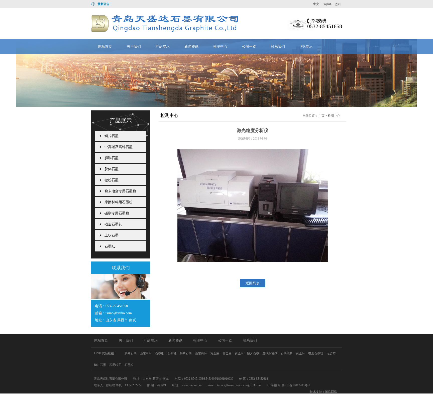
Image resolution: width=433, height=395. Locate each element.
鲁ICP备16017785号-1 (296, 385)
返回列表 (253, 283)
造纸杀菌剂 (270, 353)
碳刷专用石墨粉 (116, 213)
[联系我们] (120, 297)
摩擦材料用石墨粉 (118, 202)
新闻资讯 (191, 46)
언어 (338, 4)
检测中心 (220, 46)
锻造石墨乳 (113, 224)
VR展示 (306, 46)
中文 (316, 4)
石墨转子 (115, 365)
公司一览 (249, 46)
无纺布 (331, 353)
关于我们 (134, 46)
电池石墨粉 (316, 353)
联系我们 (278, 46)
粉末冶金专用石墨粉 (120, 191)
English (327, 4)
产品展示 (163, 46)
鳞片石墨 (111, 136)
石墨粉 (129, 365)
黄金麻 (215, 353)
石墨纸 (109, 246)
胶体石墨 (111, 169)
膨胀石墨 (111, 158)
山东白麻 (146, 353)
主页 (321, 115)
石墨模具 (287, 353)
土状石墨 (111, 235)
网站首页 (105, 46)
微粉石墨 (111, 180)
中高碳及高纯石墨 (118, 147)
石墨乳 (172, 353)
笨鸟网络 (331, 391)
